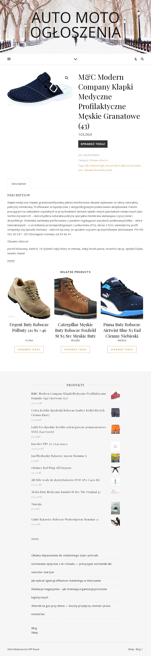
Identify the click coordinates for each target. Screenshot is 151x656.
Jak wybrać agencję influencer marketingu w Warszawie (66, 580)
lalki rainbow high (94, 165)
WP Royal (34, 649)
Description (19, 183)
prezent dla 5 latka (115, 165)
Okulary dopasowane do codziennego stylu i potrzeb (64, 555)
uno (80, 170)
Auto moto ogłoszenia (75, 24)
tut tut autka (134, 165)
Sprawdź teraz (93, 144)
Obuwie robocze (98, 160)
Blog (34, 628)
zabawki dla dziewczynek (98, 170)
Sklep (34, 632)
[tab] (18, 184)
